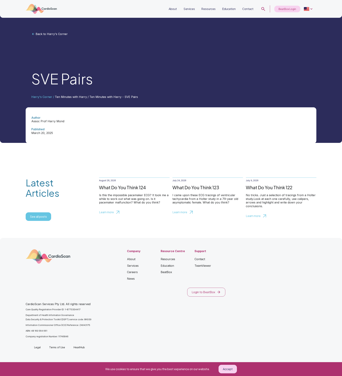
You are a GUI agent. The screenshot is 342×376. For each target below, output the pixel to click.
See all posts (38, 216)
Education (229, 9)
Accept (228, 369)
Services (189, 9)
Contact (247, 9)
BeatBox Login (287, 8)
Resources (208, 9)
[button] (308, 9)
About (173, 9)
